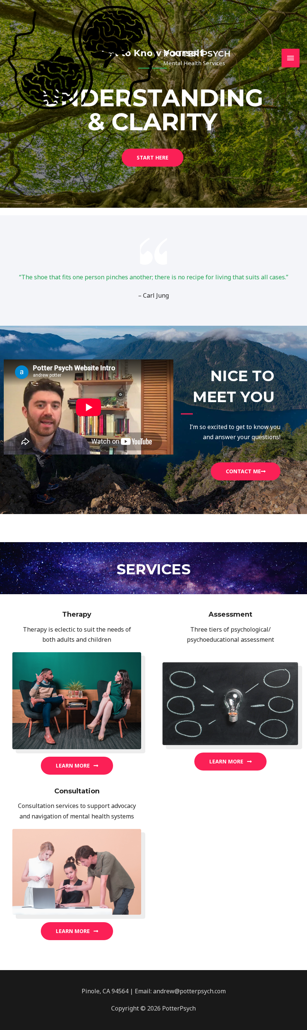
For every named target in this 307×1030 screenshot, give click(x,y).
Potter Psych (197, 54)
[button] (152, 158)
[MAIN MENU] (291, 58)
